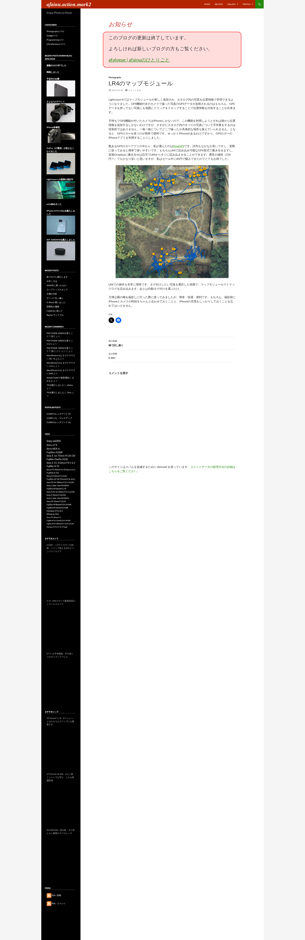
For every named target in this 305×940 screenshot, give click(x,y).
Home (207, 4)
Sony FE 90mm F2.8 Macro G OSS (62, 469)
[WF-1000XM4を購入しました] (61, 250)
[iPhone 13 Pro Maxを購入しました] (61, 225)
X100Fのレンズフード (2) (59, 422)
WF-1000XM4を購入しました (61, 239)
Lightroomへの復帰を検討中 (60, 179)
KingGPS (178, 146)
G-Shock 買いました (56, 302)
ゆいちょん (54, 358)
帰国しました (53, 72)
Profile (246, 4)
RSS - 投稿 (56, 895)
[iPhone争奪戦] (61, 135)
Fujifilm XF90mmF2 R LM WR (59, 504)
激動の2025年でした (56, 65)
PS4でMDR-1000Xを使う (59, 333)
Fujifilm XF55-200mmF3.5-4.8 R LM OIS (60, 524)
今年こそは (52, 281)
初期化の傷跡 (53, 306)
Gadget (50, 35)
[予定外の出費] (61, 88)
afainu (70, 385)
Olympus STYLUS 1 (55, 511)
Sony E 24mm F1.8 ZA (57, 476)
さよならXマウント (56, 101)
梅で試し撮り (116, 343)
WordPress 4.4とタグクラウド (61, 355)
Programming (53, 39)
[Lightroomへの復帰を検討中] (61, 189)
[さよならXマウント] (61, 112)
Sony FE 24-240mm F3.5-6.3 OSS (60, 482)
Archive (219, 4)
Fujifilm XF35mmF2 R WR (57, 508)
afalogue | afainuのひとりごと (139, 59)
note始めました (54, 204)
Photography (115, 77)
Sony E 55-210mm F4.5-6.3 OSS (63, 462)
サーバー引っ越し (55, 298)
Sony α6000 (54, 440)
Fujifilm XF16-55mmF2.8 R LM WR (58, 521)
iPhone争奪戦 (53, 127)
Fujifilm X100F (55, 452)
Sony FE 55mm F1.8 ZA (56, 501)
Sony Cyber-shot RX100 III (58, 485)
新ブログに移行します (57, 277)
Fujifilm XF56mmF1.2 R (56, 488)
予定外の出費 (53, 78)
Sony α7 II (52, 444)
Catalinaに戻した (55, 310)
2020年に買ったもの (56, 285)
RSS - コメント (58, 903)
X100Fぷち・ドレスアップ (59, 418)
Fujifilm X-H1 (53, 472)
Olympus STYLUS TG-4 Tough (57, 527)
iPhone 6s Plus (53, 514)
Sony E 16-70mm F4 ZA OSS (61, 455)
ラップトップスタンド (57, 289)
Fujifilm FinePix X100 (57, 459)
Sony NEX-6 (53, 448)
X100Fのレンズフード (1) (59, 413)
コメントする (134, 90)
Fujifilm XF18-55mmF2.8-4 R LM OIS (64, 479)
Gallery (231, 4)
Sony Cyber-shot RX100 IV (58, 498)
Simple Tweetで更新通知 (58, 377)
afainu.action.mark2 (69, 4)
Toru (69, 392)
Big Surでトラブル (55, 315)
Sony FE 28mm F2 (54, 517)
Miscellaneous (53, 44)
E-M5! (113, 355)
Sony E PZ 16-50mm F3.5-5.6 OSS (61, 492)
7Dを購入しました (55, 385)
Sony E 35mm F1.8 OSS (56, 495)
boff (51, 373)
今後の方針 (52, 294)
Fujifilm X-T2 (53, 466)
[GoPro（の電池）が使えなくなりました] (61, 163)
